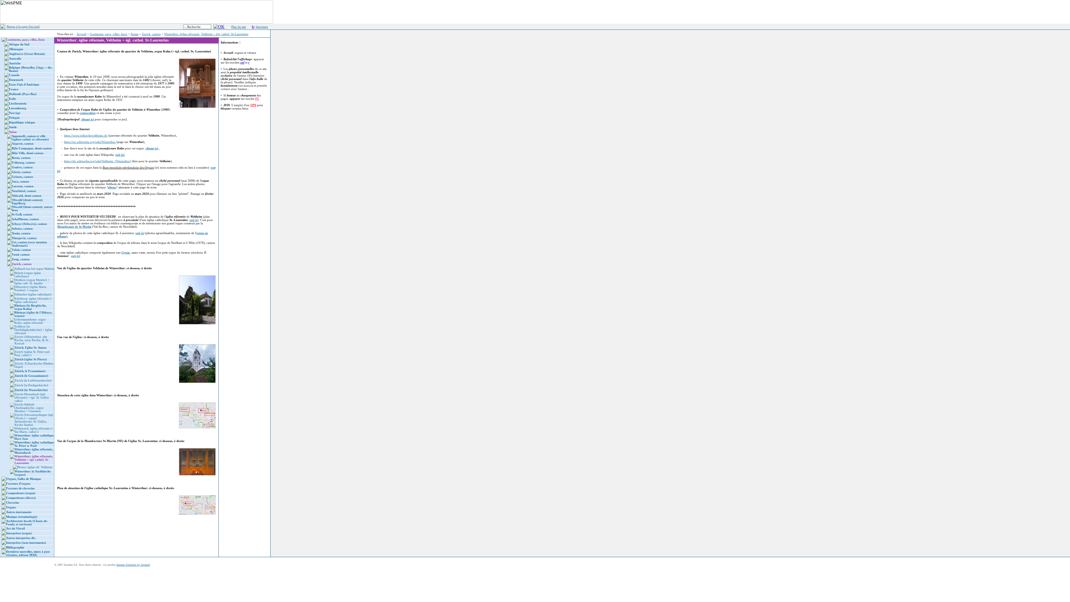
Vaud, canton (21, 254)
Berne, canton (21, 157)
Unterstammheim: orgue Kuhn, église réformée (30, 321)
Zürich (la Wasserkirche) (31, 390)
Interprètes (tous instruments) (26, 542)
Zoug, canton (21, 259)
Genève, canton (22, 167)
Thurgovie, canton (24, 238)
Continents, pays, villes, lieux (108, 34)
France (13, 89)
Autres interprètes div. (21, 538)
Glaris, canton (21, 172)
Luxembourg (17, 108)
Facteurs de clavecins (20, 488)
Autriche (15, 63)
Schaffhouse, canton (25, 219)
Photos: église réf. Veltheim (34, 467)
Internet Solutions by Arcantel (133, 564)
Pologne (14, 117)
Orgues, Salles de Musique (23, 478)
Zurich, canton (151, 34)
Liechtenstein (17, 103)
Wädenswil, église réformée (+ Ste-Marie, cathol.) (34, 430)
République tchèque (22, 122)
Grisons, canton (22, 176)
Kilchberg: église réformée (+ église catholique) (33, 300)
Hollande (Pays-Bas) (23, 94)
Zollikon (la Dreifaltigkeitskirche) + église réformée (33, 330)
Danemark (16, 79)
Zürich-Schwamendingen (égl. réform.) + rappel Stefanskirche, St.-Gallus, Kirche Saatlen (34, 419)
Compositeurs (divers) (21, 497)
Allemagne (16, 49)
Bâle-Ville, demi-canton (27, 153)
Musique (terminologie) (21, 516)
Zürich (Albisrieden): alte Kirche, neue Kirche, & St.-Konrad (32, 340)
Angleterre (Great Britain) (27, 53)
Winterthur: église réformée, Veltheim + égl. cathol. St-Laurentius (206, 34)
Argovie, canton (22, 143)
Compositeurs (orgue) (20, 493)
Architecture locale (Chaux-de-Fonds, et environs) (27, 522)
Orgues (11, 507)
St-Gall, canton (22, 214)
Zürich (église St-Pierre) (30, 359)
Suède (13, 127)
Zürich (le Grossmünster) (31, 375)
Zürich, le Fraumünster (30, 371)
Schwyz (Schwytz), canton (29, 223)
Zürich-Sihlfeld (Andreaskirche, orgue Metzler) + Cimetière (28, 408)
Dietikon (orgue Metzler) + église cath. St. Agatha (31, 281)
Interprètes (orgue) (19, 533)
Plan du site (238, 26)
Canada (14, 75)
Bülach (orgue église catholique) (27, 274)
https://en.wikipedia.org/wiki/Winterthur (90, 142)
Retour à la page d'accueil (23, 26)
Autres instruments (18, 512)
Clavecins (12, 502)
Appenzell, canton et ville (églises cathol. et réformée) (30, 137)
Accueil (81, 34)
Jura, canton (20, 181)
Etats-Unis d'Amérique (24, 84)
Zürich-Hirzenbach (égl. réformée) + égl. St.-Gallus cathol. (31, 397)
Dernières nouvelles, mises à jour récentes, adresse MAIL (28, 553)
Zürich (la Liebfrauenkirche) (33, 380)
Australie (15, 58)
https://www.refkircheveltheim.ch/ (86, 135)
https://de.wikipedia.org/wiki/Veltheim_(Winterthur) (97, 161)
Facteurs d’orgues (18, 483)
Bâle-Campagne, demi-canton (32, 148)
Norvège (14, 113)
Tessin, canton (21, 233)
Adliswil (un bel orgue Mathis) (34, 268)
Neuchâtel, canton (24, 191)
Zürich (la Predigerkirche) (31, 385)
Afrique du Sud (19, 44)
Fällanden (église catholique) (33, 294)
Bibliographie (15, 547)
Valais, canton (21, 249)
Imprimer (262, 26)
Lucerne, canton (22, 186)
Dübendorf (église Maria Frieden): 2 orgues (30, 288)
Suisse (134, 34)
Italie (12, 98)
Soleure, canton (22, 228)
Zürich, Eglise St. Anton (30, 347)
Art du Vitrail (15, 528)
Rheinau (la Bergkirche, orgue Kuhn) (30, 307)
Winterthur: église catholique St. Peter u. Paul (34, 444)
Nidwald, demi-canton (26, 195)
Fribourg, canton (23, 162)
